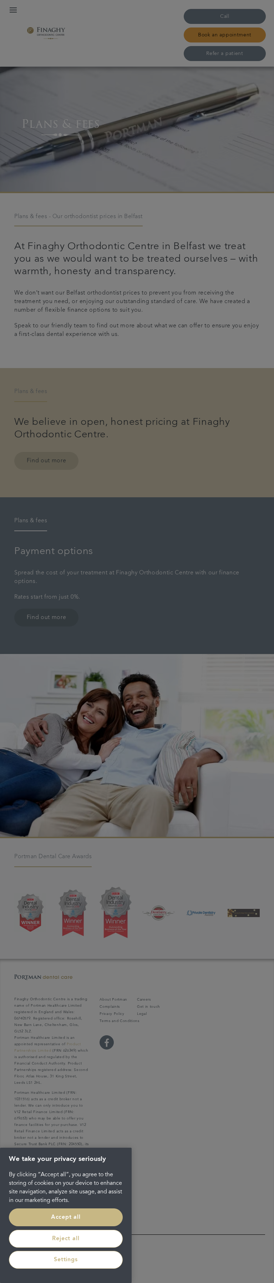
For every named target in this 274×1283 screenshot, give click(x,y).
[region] (66, 1215)
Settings (65, 1260)
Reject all (65, 1239)
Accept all (66, 1217)
